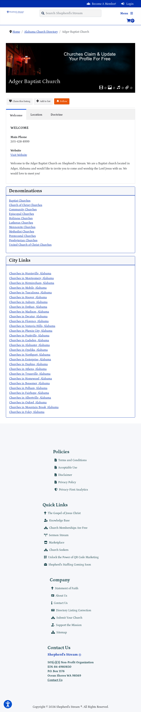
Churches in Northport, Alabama (29, 354)
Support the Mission (69, 625)
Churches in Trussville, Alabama (29, 373)
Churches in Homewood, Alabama (30, 378)
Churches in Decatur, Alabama (28, 316)
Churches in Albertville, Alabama (30, 397)
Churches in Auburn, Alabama (28, 302)
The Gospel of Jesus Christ (64, 513)
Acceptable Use (67, 467)
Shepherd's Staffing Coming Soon (69, 564)
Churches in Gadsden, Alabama (29, 340)
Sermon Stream (58, 535)
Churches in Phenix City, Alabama (30, 330)
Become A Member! (104, 4)
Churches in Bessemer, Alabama (29, 383)
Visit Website (18, 155)
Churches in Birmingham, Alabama (31, 283)
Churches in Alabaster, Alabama (29, 345)
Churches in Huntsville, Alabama (30, 273)
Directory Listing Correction (73, 610)
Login (130, 4)
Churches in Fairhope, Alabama (29, 393)
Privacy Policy (67, 482)
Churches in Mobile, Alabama (28, 287)
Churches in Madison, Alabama (29, 311)
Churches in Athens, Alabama (28, 369)
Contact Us (61, 603)
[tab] (16, 114)
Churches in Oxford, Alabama (28, 402)
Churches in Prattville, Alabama (29, 335)
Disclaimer (65, 475)
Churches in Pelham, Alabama (28, 388)
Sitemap (61, 632)
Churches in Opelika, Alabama (28, 350)
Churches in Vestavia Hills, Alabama (32, 326)
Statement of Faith (66, 588)
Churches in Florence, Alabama (29, 321)
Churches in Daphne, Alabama (28, 364)
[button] (8, 704)
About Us (61, 595)
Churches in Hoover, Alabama (28, 297)
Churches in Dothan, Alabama (28, 307)
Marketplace (56, 542)
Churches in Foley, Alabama (26, 412)
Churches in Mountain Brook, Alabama (34, 407)
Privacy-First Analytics (73, 489)
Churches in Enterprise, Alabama (30, 359)
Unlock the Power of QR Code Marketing (73, 557)
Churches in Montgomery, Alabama (31, 278)
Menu (124, 13)
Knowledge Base (59, 520)
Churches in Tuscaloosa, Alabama (30, 292)
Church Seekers (58, 550)
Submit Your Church (69, 617)
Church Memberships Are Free (68, 527)
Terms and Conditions (72, 460)
